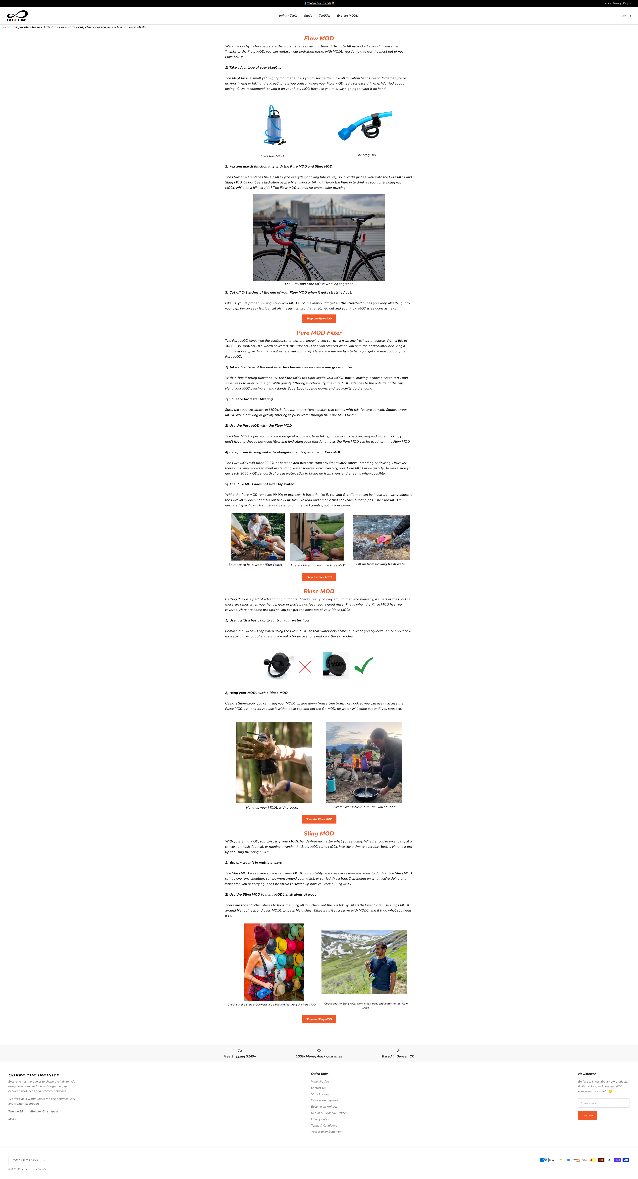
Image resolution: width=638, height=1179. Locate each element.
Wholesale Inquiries (324, 1100)
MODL (20, 1169)
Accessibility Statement (326, 1132)
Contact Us (318, 1088)
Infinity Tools (288, 16)
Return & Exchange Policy (328, 1113)
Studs (308, 16)
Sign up (588, 1115)
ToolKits (324, 16)
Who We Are (320, 1082)
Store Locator (320, 1094)
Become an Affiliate (324, 1107)
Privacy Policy (320, 1119)
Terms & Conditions (324, 1126)
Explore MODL (347, 16)
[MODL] (18, 15)
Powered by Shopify (35, 1169)
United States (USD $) (616, 3)
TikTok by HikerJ (346, 905)
